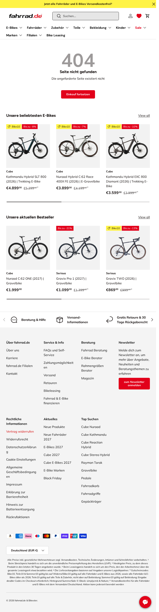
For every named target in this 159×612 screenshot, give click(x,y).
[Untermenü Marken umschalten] (20, 35)
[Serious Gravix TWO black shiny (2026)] (128, 248)
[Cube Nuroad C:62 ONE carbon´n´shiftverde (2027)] (28, 248)
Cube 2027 (52, 455)
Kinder (121, 28)
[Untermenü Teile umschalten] (83, 27)
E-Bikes (12, 28)
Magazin (87, 378)
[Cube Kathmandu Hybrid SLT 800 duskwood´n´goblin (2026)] (28, 146)
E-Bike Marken (54, 470)
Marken (11, 35)
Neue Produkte (54, 427)
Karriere (12, 358)
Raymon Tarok (91, 462)
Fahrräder (34, 28)
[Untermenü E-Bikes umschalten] (20, 27)
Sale (138, 28)
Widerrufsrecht (17, 439)
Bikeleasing (52, 391)
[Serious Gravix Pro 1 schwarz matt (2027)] (78, 248)
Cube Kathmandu (93, 435)
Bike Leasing (56, 35)
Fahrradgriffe (90, 494)
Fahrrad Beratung (94, 350)
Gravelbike (89, 470)
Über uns (12, 350)
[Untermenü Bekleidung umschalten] (109, 27)
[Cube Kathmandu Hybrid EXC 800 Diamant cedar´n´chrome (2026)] (128, 146)
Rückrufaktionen (17, 517)
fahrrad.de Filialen (19, 366)
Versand (50, 375)
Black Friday (53, 478)
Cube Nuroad (90, 427)
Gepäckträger (91, 501)
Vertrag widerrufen (20, 431)
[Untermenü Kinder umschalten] (129, 27)
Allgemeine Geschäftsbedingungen (21, 471)
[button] (139, 16)
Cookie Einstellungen (21, 459)
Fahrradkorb (90, 486)
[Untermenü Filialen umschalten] (40, 35)
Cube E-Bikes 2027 (57, 462)
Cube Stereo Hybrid (95, 455)
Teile (76, 28)
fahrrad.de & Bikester (26, 600)
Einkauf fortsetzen (78, 94)
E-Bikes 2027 (53, 447)
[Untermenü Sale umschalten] (144, 27)
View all (144, 115)
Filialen (32, 35)
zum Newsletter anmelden (134, 383)
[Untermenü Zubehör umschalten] (67, 27)
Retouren (50, 383)
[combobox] (85, 16)
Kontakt (11, 373)
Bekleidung (98, 28)
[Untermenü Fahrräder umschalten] (45, 27)
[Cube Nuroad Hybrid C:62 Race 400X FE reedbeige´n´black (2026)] (78, 146)
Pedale (86, 478)
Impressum (14, 484)
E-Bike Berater (91, 358)
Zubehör (57, 28)
